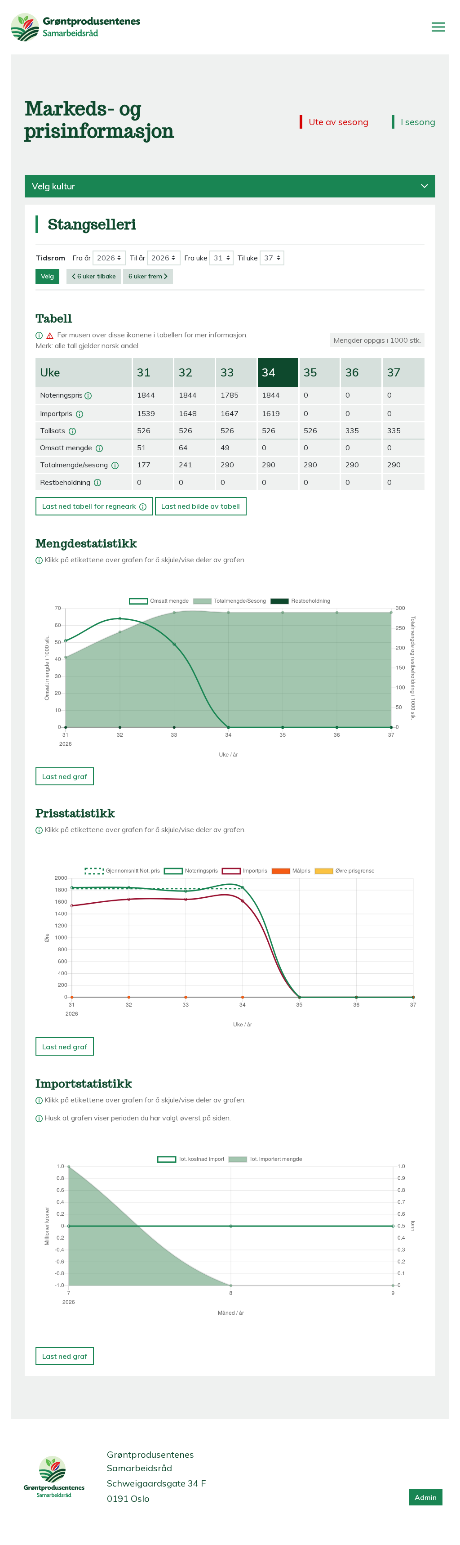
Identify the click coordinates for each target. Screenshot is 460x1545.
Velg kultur (53, 186)
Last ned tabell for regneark (93, 504)
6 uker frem (145, 276)
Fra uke (196, 257)
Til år (137, 257)
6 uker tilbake (96, 276)
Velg (47, 276)
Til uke (247, 257)
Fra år (81, 257)
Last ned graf (64, 776)
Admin (426, 1497)
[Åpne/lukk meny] (438, 27)
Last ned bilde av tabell (200, 506)
